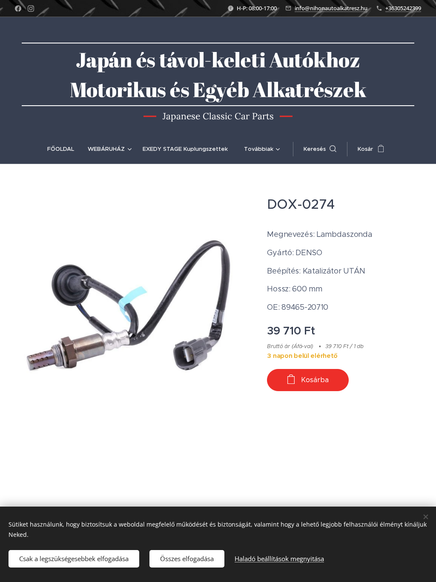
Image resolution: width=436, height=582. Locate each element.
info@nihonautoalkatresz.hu (331, 8)
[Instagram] (31, 8)
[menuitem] (64, 149)
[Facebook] (18, 8)
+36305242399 (403, 8)
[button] (320, 149)
